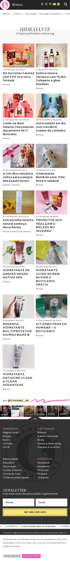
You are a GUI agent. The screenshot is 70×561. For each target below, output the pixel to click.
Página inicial (10, 432)
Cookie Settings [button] (12, 556)
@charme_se (18, 400)
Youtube (42, 474)
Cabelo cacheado (48, 436)
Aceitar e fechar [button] (31, 556)
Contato (8, 443)
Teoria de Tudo (12, 474)
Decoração (30, 14)
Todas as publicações (16, 477)
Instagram (43, 466)
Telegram (43, 477)
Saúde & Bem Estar (13, 232)
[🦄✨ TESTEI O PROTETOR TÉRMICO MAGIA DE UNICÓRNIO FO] (17, 411)
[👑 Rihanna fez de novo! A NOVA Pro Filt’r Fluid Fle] (5, 411)
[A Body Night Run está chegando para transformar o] (52, 411)
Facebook (43, 463)
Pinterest (42, 470)
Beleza (6, 14)
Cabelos (17, 14)
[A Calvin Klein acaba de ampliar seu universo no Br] (40, 411)
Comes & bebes (12, 470)
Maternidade (10, 459)
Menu (19, 5)
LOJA (6, 447)
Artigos (7, 436)
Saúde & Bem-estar (49, 443)
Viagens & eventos (48, 447)
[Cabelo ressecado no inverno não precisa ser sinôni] (64, 411)
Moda (40, 440)
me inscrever (35, 512)
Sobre (6, 440)
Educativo (9, 463)
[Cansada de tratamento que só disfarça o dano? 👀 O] (29, 411)
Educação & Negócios (50, 14)
